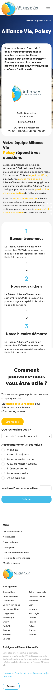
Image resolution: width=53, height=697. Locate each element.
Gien (31, 604)
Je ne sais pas (16, 478)
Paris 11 (32, 621)
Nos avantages (10, 542)
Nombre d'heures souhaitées (20, 488)
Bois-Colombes (10, 596)
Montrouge (8, 617)
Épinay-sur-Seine (11, 604)
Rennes (6, 630)
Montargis (34, 613)
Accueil (29, 20)
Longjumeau (9, 613)
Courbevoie (8, 600)
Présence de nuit (18, 468)
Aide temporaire (17, 473)
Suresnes (7, 634)
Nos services (9, 536)
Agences (39, 20)
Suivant (26, 499)
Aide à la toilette (18, 454)
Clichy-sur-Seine (37, 596)
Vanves (6, 638)
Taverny (33, 634)
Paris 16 (6, 626)
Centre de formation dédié (16, 552)
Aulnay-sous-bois (37, 592)
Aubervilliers (9, 592)
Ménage (12, 450)
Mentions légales (11, 563)
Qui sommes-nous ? (12, 531)
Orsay (6, 621)
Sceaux (32, 630)
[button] (48, 8)
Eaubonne (33, 600)
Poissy (32, 626)
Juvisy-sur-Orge (11, 609)
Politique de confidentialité (16, 557)
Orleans (32, 617)
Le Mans (33, 609)
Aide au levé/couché (20, 459)
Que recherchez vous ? (16, 429)
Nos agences (9, 547)
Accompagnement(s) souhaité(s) (22, 444)
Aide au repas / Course (22, 464)
